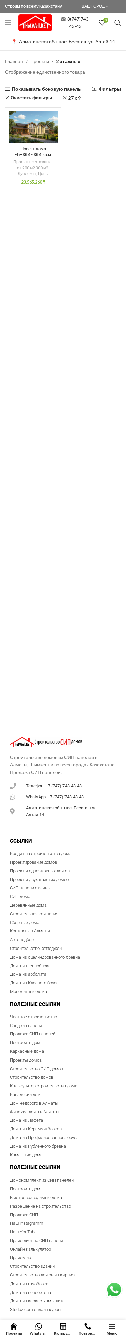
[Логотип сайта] (35, 22)
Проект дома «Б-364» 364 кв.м (33, 152)
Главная (14, 61)
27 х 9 (74, 98)
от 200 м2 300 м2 (32, 167)
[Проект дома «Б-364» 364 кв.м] (33, 127)
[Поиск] (117, 22)
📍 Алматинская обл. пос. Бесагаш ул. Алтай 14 (63, 41)
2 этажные (42, 161)
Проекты (39, 61)
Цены (43, 173)
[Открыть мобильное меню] (8, 22)
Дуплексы (27, 173)
